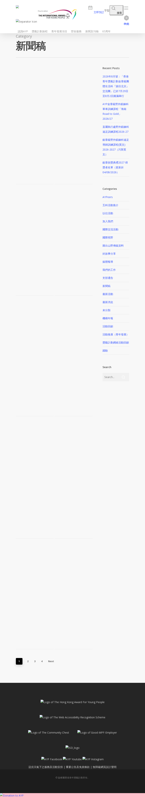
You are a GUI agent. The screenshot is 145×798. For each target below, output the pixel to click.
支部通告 (108, 278)
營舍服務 (76, 31)
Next (51, 661)
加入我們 (108, 221)
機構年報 (108, 318)
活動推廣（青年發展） (116, 334)
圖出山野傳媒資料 (113, 245)
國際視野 (108, 237)
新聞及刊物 (92, 31)
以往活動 (108, 213)
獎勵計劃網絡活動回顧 (116, 342)
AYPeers (108, 197)
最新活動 (108, 294)
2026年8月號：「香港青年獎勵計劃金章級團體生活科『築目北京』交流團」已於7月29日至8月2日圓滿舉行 (116, 86)
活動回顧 (108, 326)
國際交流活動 (110, 229)
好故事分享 (109, 253)
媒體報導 (108, 261)
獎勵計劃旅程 (40, 31)
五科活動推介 (110, 205)
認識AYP (23, 31)
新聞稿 (106, 286)
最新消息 (108, 302)
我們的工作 (109, 270)
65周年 (106, 31)
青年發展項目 (59, 31)
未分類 (106, 310)
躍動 (105, 350)
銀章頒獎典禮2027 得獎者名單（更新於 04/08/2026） (115, 167)
